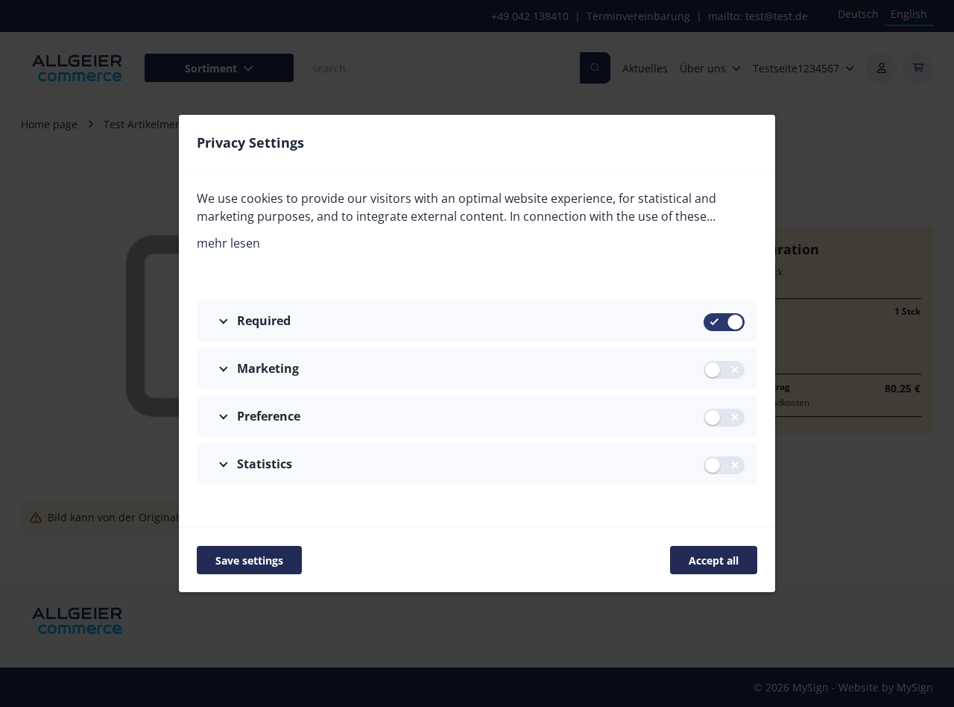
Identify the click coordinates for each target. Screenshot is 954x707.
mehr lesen (228, 243)
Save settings (249, 560)
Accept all (714, 560)
